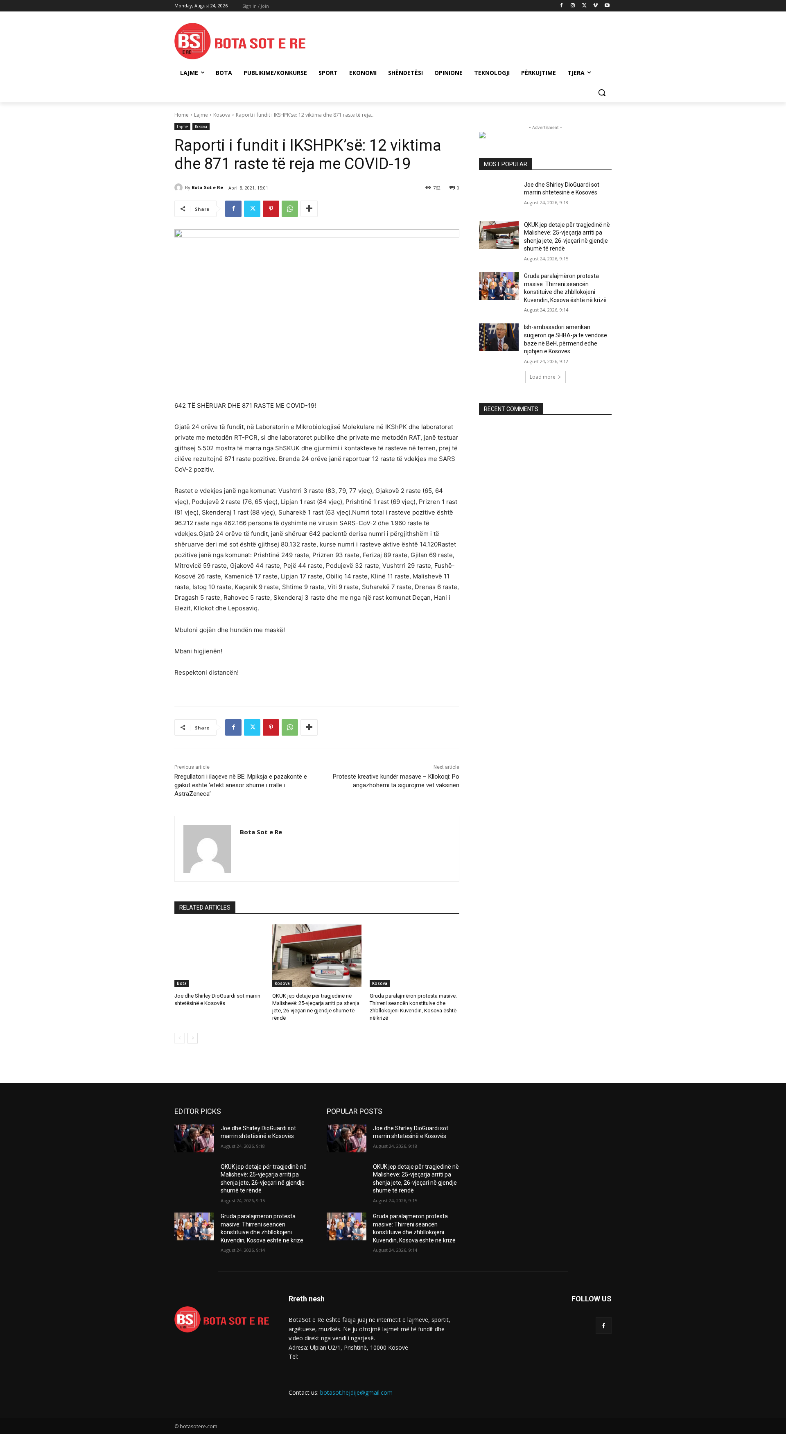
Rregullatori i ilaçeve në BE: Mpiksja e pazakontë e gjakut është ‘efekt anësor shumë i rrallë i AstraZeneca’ (240, 785)
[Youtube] (607, 6)
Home (181, 114)
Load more (543, 376)
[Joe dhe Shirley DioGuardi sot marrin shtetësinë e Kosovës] (219, 955)
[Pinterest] (271, 209)
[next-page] (192, 1038)
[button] (602, 92)
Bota (182, 983)
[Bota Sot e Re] (179, 187)
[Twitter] (584, 6)
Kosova (221, 114)
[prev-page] (179, 1038)
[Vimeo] (595, 6)
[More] (309, 209)
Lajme (201, 114)
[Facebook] (561, 6)
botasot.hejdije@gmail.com (356, 1392)
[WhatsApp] (290, 209)
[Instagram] (573, 6)
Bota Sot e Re (207, 187)
